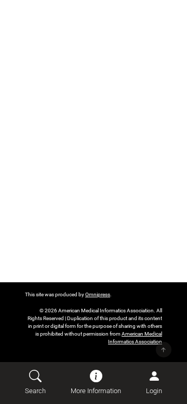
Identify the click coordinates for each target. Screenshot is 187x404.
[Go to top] (163, 349)
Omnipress (97, 294)
